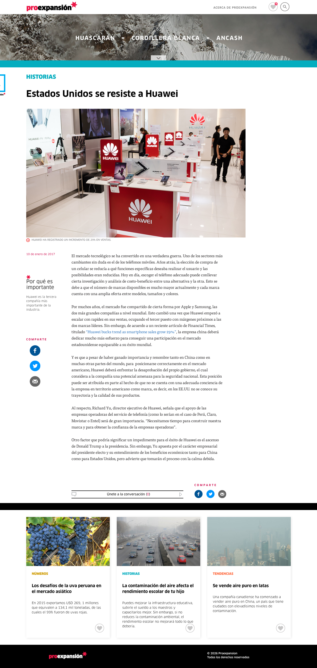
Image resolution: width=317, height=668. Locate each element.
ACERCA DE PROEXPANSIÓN (235, 8)
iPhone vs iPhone (287, 307)
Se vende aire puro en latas (241, 586)
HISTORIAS (280, 299)
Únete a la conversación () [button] (128, 494)
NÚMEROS (40, 574)
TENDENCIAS (223, 574)
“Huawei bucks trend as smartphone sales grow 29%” (130, 331)
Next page (306, 532)
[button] (288, 256)
